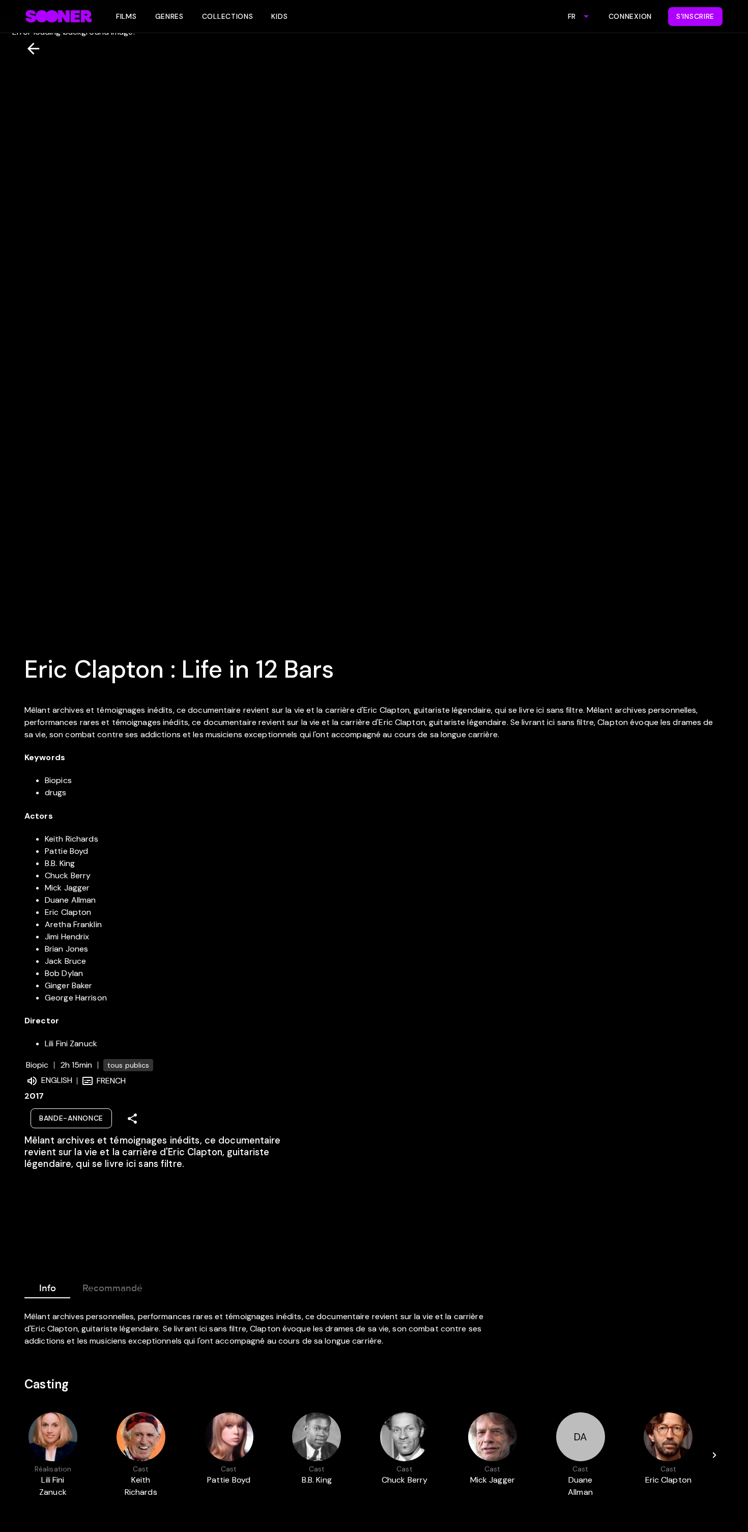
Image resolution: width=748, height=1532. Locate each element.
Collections (227, 16)
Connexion (630, 16)
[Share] (132, 1118)
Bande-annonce (71, 1118)
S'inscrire (695, 16)
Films (126, 16)
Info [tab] (47, 1288)
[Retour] (29, 49)
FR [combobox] (572, 16)
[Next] (714, 1455)
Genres (169, 16)
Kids (279, 16)
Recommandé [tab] (112, 1288)
